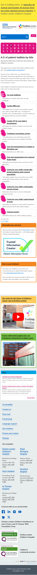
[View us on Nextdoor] (3, 517)
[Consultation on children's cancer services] (18, 316)
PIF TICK (26, 230)
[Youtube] (19, 511)
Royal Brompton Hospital (24, 451)
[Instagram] (14, 511)
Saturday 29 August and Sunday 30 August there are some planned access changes (18, 8)
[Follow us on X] (8, 517)
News (4, 372)
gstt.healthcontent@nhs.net (14, 273)
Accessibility (7, 404)
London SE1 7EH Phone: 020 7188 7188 (8, 499)
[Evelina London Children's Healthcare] (27, 28)
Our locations (7, 428)
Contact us (6, 409)
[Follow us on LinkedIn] (8, 511)
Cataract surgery (13, 212)
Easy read (6, 414)
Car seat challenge (14, 95)
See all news (31, 397)
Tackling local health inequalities (12, 376)
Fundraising (7, 419)
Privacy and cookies (10, 433)
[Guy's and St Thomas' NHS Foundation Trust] (10, 28)
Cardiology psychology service (18, 133)
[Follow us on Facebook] (3, 511)
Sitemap (5, 438)
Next (6, 221)
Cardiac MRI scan (13, 106)
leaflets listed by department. (16, 70)
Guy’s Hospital (8, 471)
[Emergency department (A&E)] (18, 354)
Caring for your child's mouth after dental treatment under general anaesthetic (19, 172)
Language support (9, 424)
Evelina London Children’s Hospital (8, 451)
